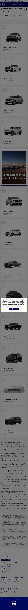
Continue (14, 308)
